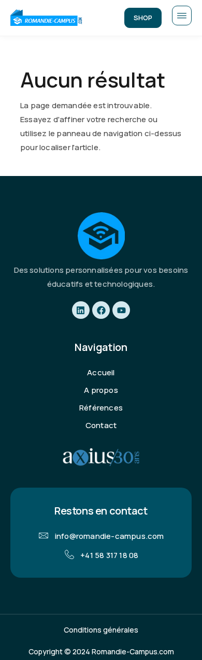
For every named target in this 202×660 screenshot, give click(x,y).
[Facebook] (101, 310)
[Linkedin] (81, 310)
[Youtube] (121, 310)
